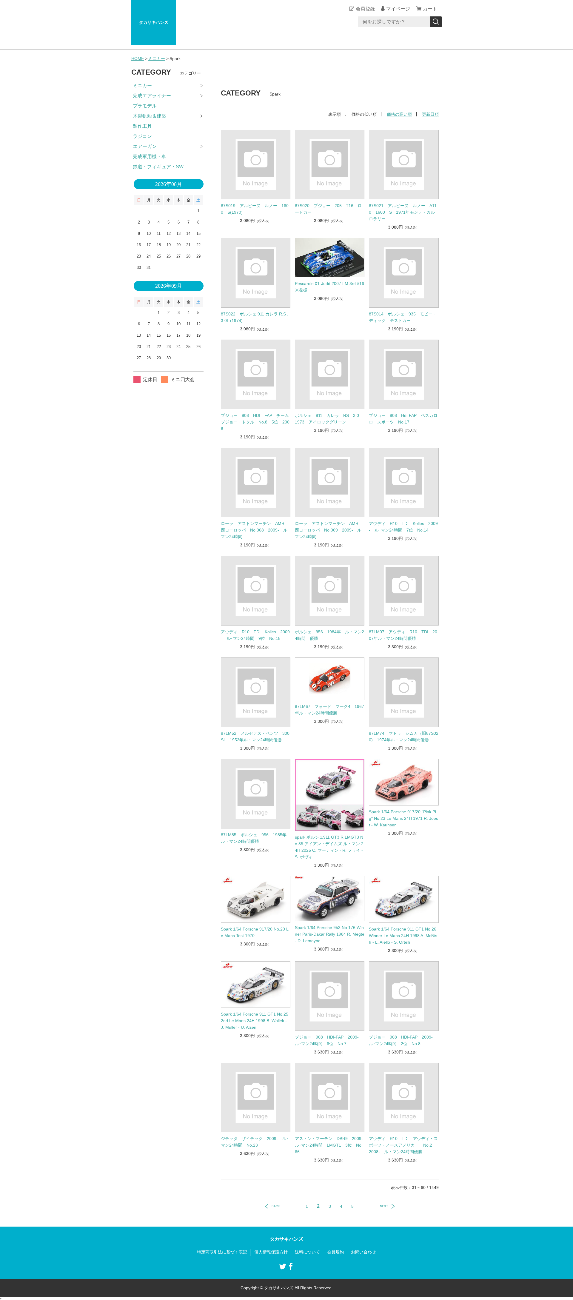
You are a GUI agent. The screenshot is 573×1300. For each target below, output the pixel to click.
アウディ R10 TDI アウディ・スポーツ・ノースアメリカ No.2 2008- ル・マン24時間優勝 (403, 1145)
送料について (307, 1252)
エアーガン (145, 146)
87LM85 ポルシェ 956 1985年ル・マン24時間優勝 (253, 838)
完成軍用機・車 (149, 156)
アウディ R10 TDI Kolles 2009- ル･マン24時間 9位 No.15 (255, 635)
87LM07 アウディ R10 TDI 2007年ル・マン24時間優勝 (403, 635)
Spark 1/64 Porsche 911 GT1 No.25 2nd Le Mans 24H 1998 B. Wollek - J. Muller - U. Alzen (254, 1021)
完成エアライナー (152, 95)
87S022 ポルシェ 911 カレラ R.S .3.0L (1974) (254, 317)
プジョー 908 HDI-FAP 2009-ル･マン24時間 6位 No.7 (327, 1040)
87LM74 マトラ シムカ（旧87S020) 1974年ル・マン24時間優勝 (403, 736)
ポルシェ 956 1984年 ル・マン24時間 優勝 (329, 635)
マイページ (398, 8)
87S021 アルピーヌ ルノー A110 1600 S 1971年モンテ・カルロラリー (403, 212)
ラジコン (142, 136)
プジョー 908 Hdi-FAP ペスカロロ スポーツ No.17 (403, 418)
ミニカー (156, 58)
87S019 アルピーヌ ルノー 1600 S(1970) (255, 209)
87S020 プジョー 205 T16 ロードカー (328, 209)
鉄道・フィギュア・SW (158, 166)
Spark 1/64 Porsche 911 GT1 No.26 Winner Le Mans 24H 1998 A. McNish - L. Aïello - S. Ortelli (403, 936)
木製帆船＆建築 (149, 115)
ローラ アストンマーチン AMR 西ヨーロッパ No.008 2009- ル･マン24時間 (255, 530)
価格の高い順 (399, 114)
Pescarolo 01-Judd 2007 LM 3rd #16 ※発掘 (329, 286)
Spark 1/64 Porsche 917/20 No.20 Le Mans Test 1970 (255, 932)
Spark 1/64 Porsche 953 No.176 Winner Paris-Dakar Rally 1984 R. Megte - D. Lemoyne (329, 934)
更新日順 (430, 114)
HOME (137, 58)
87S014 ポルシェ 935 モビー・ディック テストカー (403, 317)
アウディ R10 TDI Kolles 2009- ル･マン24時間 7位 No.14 (403, 526)
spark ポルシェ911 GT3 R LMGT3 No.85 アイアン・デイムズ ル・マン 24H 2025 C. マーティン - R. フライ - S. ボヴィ (329, 847)
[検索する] (436, 21)
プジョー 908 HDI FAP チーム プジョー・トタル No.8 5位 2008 (255, 422)
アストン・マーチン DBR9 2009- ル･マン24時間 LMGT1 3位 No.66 (329, 1145)
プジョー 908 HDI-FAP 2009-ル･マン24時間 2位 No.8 (401, 1040)
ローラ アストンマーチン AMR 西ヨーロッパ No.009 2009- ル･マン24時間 (329, 530)
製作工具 (142, 126)
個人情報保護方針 (271, 1252)
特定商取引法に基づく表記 (222, 1252)
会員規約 (335, 1252)
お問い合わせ (363, 1252)
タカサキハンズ (153, 22)
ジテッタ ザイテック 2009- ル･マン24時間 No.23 (254, 1141)
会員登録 (365, 8)
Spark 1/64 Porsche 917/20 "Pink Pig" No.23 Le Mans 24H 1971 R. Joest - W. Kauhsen (403, 818)
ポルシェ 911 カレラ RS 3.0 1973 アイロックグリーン (329, 418)
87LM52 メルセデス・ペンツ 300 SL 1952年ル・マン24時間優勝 (255, 736)
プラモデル (145, 105)
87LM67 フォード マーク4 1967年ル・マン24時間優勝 (329, 709)
